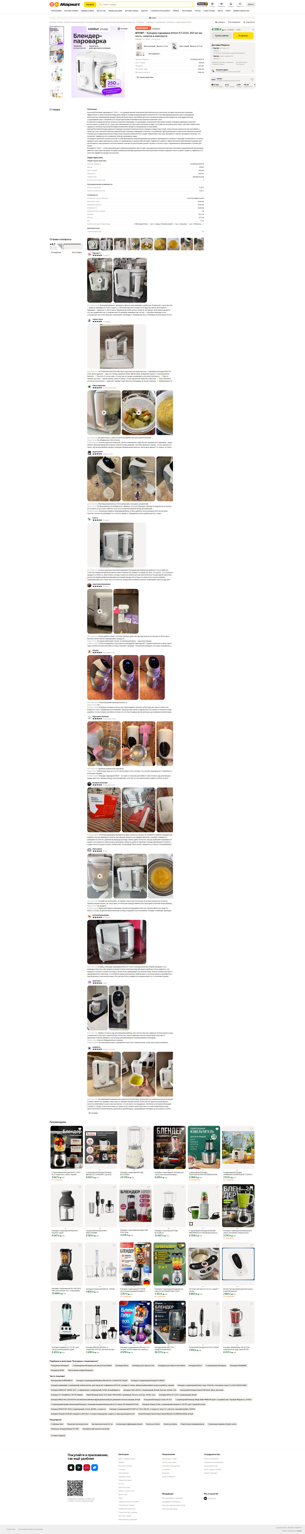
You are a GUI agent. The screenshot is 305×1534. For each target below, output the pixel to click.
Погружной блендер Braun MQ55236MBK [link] (96, 1232)
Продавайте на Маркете (171, 1502)
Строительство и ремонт (128, 1512)
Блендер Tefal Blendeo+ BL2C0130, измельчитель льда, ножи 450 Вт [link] (236, 1348)
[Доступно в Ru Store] (94, 1470)
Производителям (210, 1466)
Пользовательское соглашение (30, 1529)
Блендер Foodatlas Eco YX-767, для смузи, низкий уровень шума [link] (65, 1348)
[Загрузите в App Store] (71, 1470)
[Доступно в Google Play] (79, 1470)
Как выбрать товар (169, 1459)
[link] (60, 1365)
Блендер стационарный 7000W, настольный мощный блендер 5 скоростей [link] (132, 1290)
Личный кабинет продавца (172, 1498)
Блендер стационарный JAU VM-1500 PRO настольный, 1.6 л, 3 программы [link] (66, 1290)
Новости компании (211, 1459)
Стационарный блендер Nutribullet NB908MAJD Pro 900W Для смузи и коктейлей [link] (203, 1232)
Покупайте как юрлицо (171, 1466)
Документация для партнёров (173, 1505)
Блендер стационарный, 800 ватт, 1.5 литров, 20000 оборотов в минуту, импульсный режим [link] (134, 1348)
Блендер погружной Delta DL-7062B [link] (100, 1289)
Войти (251, 4)
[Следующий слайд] (125, 62)
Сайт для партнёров (170, 1509)
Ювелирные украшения (127, 1519)
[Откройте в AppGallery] (86, 1470)
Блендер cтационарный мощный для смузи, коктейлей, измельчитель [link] (237, 1232)
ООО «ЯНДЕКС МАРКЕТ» (292, 1528)
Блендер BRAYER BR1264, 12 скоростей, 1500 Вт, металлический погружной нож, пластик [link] (100, 1348)
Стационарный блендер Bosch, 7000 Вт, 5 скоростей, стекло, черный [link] (66, 1173)
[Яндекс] (299, 1531)
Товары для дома (125, 1480)
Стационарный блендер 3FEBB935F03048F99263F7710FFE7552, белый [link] (238, 1173)
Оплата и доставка (169, 1462)
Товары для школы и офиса (128, 1502)
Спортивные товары (126, 1505)
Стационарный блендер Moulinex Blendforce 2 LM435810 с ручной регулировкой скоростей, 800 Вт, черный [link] (99, 1173)
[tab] (56, 11)
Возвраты (166, 1473)
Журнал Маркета (168, 1477)
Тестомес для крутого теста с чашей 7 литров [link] (204, 1290)
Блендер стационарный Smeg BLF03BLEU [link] (166, 1232)
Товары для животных (127, 1509)
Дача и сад (122, 1494)
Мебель (121, 1462)
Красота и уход (124, 1487)
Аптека (121, 1484)
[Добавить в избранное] (79, 1129)
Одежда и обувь (124, 1477)
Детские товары (124, 1516)
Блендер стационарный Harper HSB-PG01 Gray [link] (134, 1231)
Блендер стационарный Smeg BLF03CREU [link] (131, 1173)
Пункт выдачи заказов (212, 1469)
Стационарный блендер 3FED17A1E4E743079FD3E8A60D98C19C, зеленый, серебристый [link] (204, 1173)
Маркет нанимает (211, 1473)
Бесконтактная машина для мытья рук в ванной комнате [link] (238, 1290)
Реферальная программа (213, 1462)
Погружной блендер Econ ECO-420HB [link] (204, 1347)
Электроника (123, 1473)
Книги (120, 1498)
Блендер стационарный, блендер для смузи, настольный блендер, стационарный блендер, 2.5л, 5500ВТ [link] (169, 1173)
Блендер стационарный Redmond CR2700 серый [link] (65, 1232)
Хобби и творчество (126, 1491)
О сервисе (166, 1469)
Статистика (10, 1529)
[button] (152, 17)
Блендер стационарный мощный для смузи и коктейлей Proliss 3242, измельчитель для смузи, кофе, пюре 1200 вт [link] (169, 1290)
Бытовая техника (125, 1466)
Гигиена (121, 1469)
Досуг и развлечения (126, 1459)
